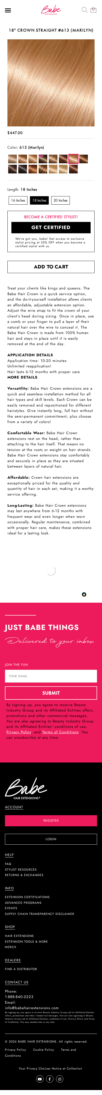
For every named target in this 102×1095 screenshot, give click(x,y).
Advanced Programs (23, 903)
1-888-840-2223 (19, 997)
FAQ (8, 864)
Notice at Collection (67, 1068)
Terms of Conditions (60, 732)
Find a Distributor (21, 969)
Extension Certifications (27, 897)
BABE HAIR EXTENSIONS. (38, 1041)
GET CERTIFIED (51, 227)
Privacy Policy (18, 732)
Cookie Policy (43, 1049)
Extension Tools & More (26, 941)
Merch (10, 947)
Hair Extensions (19, 936)
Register (51, 820)
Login (51, 839)
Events (11, 908)
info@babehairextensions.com (32, 1008)
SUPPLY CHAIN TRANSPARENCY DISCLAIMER (39, 914)
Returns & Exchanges (24, 875)
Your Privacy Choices (35, 1068)
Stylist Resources (21, 869)
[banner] (51, 9)
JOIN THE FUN (16, 664)
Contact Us (16, 982)
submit (51, 693)
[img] (84, 10)
